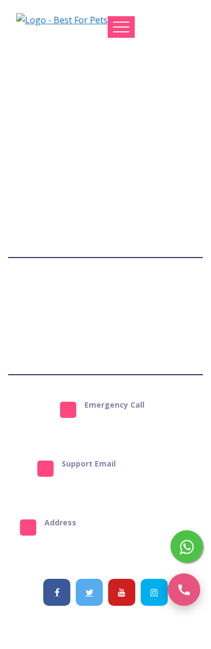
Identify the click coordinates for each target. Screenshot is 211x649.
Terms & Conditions (75, 296)
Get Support (136, 335)
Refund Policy (78, 335)
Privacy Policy (149, 296)
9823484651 (117, 422)
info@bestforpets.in (118, 481)
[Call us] (184, 589)
